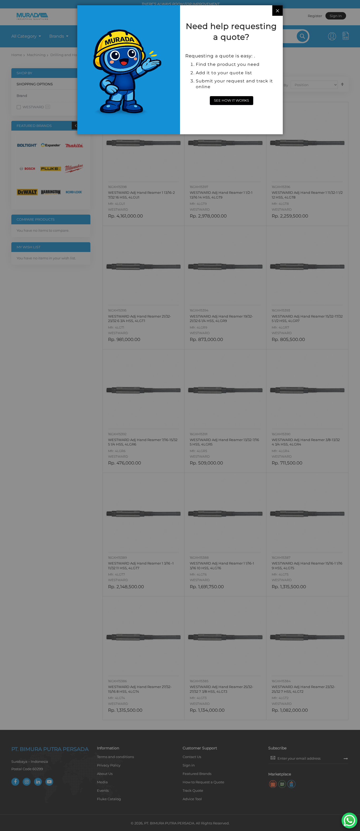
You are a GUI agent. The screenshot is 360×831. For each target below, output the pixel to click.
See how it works (231, 100)
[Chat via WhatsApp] (349, 820)
